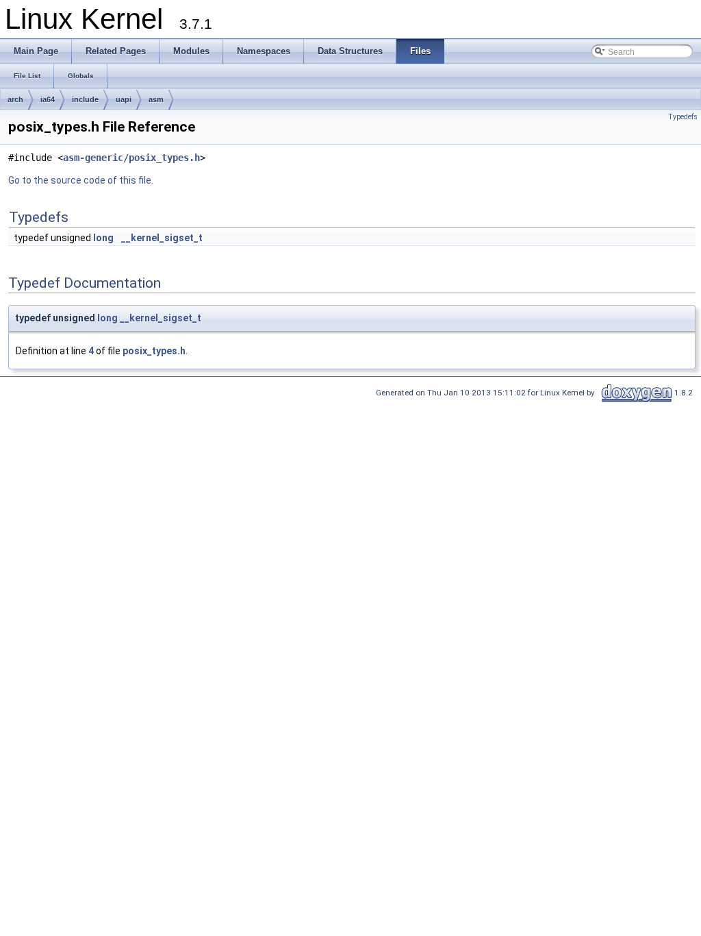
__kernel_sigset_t (162, 237)
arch (15, 99)
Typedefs (683, 116)
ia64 (47, 99)
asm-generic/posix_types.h (131, 157)
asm (156, 99)
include (85, 99)
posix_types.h (154, 350)
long (103, 237)
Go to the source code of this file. (80, 180)
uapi (123, 99)
